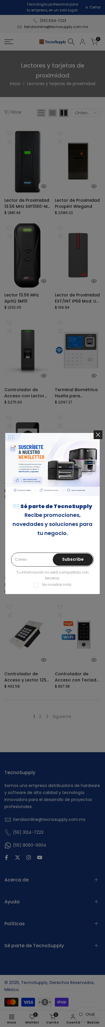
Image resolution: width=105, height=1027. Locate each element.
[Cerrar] (98, 434)
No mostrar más (56, 584)
